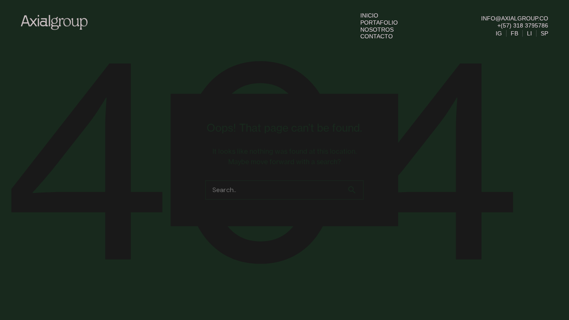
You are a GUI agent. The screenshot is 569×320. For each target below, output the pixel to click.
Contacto (376, 36)
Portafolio (379, 22)
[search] (355, 190)
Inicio (369, 15)
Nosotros (377, 29)
